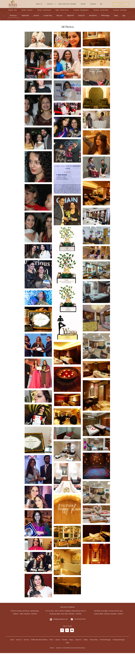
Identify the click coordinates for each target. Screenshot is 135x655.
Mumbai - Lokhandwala (44, 10)
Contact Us (78, 617)
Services (50, 4)
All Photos (13, 15)
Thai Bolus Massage (118, 617)
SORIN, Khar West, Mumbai (67, 4)
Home (12, 617)
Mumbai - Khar (12, 10)
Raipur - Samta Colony (62, 10)
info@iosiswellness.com (60, 596)
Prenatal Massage (105, 617)
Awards (36, 15)
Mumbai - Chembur (27, 10)
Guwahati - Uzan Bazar (120, 10)
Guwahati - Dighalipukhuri (81, 10)
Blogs (71, 617)
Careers (93, 4)
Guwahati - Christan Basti (100, 10)
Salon (116, 15)
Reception (93, 15)
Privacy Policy (94, 617)
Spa (124, 15)
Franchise (65, 617)
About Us (39, 4)
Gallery (86, 617)
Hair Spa (59, 15)
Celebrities (25, 15)
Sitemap (52, 625)
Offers (83, 4)
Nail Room (70, 15)
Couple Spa (48, 15)
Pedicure (82, 15)
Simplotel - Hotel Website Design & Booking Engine (70, 625)
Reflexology (105, 15)
